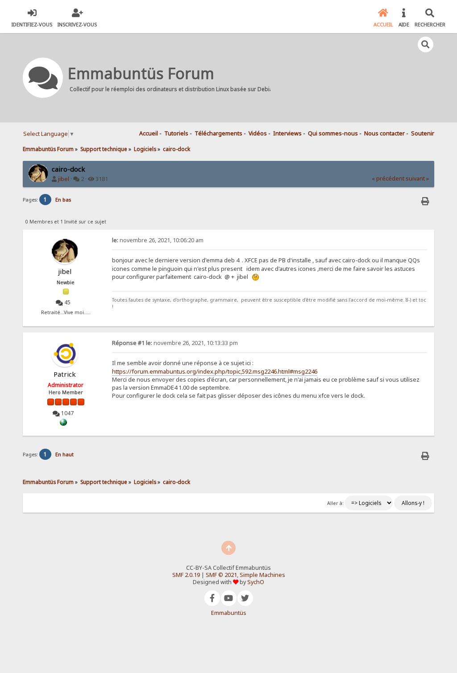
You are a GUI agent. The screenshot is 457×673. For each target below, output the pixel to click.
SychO (255, 582)
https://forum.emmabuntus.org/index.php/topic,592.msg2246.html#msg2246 (214, 371)
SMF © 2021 (221, 575)
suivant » (417, 178)
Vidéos (258, 133)
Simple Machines (262, 575)
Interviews (287, 133)
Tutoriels (176, 133)
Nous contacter (384, 133)
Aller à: (335, 503)
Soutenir (422, 133)
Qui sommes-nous (333, 133)
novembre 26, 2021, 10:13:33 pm (175, 343)
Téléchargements (218, 133)
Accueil (148, 133)
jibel (63, 179)
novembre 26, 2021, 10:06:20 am (158, 240)
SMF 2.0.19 (186, 575)
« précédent (388, 178)
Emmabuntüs (228, 613)
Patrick (65, 374)
